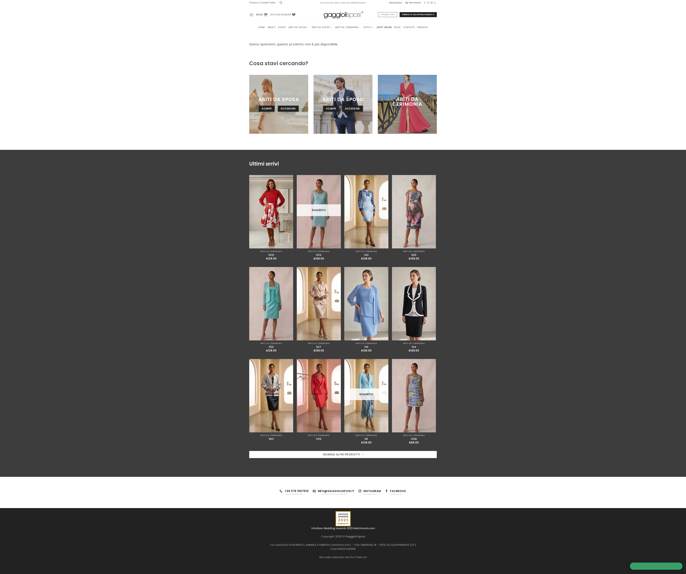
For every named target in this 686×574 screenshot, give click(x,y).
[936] (414, 211)
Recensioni (395, 2)
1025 (271, 255)
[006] (319, 395)
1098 (414, 439)
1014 (318, 255)
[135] (366, 303)
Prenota (422, 27)
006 (318, 439)
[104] (414, 303)
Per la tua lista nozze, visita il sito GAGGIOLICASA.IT (343, 3)
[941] (366, 211)
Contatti (409, 27)
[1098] (414, 395)
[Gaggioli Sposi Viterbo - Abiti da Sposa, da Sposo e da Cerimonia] (343, 14)
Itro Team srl (358, 557)
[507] (319, 303)
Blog (397, 27)
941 (366, 255)
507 (318, 347)
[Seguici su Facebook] (425, 3)
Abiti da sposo (321, 27)
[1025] (271, 211)
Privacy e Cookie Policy (262, 2)
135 (366, 347)
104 (414, 347)
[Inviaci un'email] (432, 3)
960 (271, 439)
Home (261, 27)
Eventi (282, 27)
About (271, 27)
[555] (271, 303)
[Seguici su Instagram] (428, 3)
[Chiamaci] (435, 3)
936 (413, 255)
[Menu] (251, 14)
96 (366, 439)
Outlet (367, 27)
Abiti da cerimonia (346, 27)
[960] (271, 395)
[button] (656, 566)
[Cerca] (281, 2)
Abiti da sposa (297, 27)
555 (271, 347)
